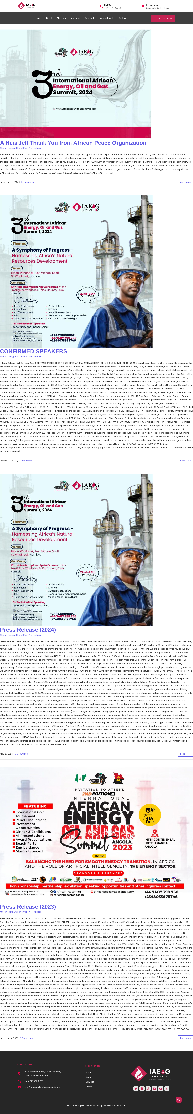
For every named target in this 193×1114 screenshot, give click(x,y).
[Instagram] (148, 1088)
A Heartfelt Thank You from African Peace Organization (73, 143)
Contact (89, 18)
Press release (35, 148)
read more (185, 182)
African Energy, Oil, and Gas (13, 148)
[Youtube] (160, 1088)
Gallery (122, 18)
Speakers (75, 18)
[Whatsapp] (166, 1088)
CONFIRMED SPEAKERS (33, 351)
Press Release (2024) (28, 630)
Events (89, 1086)
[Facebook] (142, 1088)
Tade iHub (121, 1105)
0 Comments (27, 182)
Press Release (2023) (28, 907)
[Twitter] (135, 1088)
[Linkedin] (154, 1088)
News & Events (106, 18)
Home (38, 18)
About (49, 18)
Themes (61, 18)
